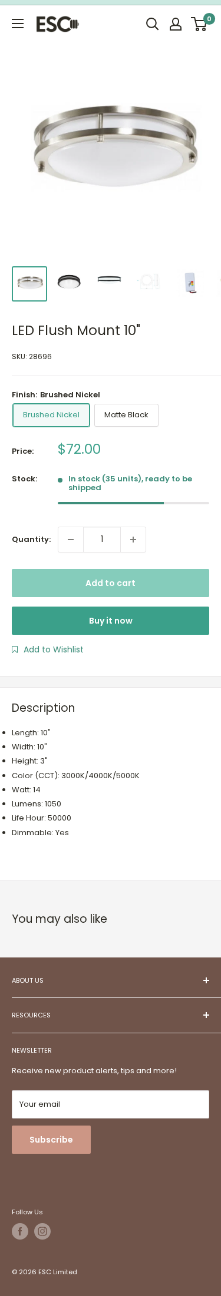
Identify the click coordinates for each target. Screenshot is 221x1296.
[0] (199, 24)
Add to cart (110, 583)
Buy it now (111, 621)
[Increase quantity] (133, 539)
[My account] (176, 24)
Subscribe (51, 1140)
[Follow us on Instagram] (42, 1231)
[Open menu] (18, 23)
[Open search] (152, 24)
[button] (48, 649)
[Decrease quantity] (70, 539)
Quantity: (31, 539)
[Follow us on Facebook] (20, 1231)
